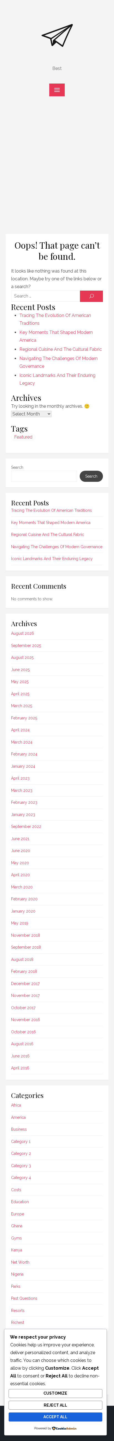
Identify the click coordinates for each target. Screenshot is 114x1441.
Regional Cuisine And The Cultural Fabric (60, 349)
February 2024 (24, 754)
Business (19, 1129)
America (18, 1117)
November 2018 (25, 935)
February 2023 (24, 802)
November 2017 (25, 995)
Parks (15, 1286)
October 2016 (23, 1032)
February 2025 (24, 718)
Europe (17, 1214)
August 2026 (22, 633)
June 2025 (20, 669)
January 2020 (23, 911)
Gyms (16, 1238)
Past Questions (24, 1298)
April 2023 (20, 778)
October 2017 (23, 1008)
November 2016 (25, 1019)
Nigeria (17, 1274)
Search (17, 467)
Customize (55, 1393)
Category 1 (20, 1141)
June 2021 (20, 839)
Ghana (16, 1226)
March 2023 (21, 790)
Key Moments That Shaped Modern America (50, 522)
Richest (17, 1322)
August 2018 (22, 959)
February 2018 (24, 971)
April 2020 (20, 875)
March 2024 (21, 742)
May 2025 (19, 681)
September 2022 (26, 826)
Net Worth (20, 1262)
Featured (23, 437)
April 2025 (20, 694)
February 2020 (24, 899)
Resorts (18, 1310)
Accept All (55, 1417)
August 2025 (22, 657)
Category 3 (21, 1165)
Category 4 (21, 1177)
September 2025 (26, 645)
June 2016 (20, 1056)
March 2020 (22, 887)
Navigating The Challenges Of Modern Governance (56, 547)
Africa (16, 1105)
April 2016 (20, 1068)
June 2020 (20, 850)
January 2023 (23, 814)
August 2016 (22, 1044)
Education (20, 1202)
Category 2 (21, 1153)
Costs (16, 1190)
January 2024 (23, 766)
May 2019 (19, 923)
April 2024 (20, 730)
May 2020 (20, 863)
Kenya (16, 1250)
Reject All (55, 1405)
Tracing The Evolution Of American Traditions (51, 510)
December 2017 (25, 983)
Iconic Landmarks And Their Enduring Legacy (52, 558)
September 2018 (26, 947)
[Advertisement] (57, 168)
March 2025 (21, 706)
